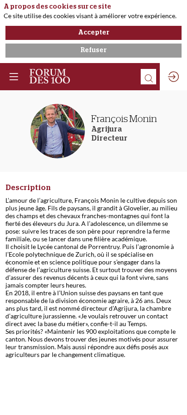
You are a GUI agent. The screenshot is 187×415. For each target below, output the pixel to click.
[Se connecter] (173, 76)
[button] (13, 76)
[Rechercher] (148, 76)
